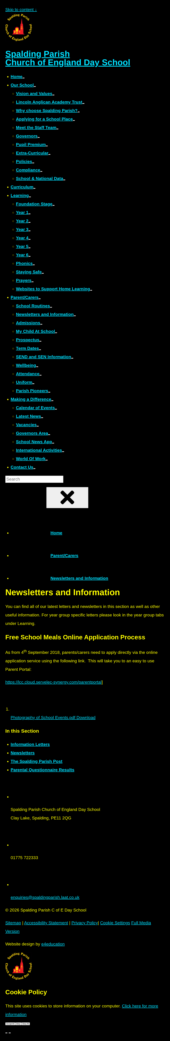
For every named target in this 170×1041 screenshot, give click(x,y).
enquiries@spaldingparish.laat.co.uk (45, 897)
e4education (53, 944)
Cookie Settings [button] (115, 922)
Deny (18, 1024)
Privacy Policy (84, 922)
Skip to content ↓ (21, 9)
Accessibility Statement (46, 922)
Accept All (10, 1024)
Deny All (25, 1024)
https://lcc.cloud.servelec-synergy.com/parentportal (53, 682)
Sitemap (13, 922)
